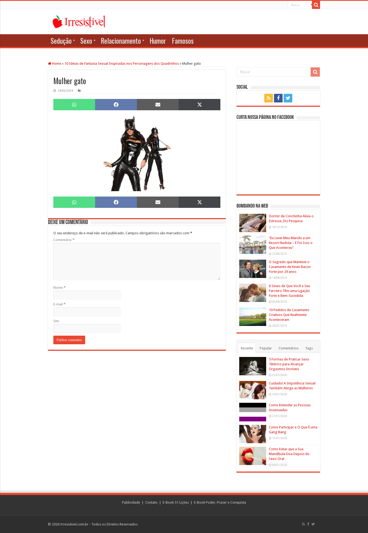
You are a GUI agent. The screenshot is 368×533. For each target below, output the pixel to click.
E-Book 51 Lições (176, 502)
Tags (309, 348)
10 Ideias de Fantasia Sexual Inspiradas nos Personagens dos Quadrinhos (121, 63)
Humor (158, 41)
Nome (59, 288)
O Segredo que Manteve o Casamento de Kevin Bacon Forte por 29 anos (290, 267)
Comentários (288, 348)
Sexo (86, 41)
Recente (247, 348)
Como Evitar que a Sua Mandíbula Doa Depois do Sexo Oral (289, 454)
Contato (151, 502)
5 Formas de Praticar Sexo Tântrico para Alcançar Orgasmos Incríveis (289, 364)
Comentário (63, 240)
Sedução (61, 41)
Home (56, 63)
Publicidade (131, 502)
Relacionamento (121, 41)
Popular (266, 348)
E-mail (59, 304)
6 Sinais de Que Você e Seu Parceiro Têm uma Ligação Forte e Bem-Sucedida (289, 291)
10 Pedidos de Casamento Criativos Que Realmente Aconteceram (289, 315)
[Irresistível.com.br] (79, 22)
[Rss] (268, 98)
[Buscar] (316, 5)
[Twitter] (288, 98)
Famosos (183, 41)
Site (56, 321)
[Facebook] (278, 98)
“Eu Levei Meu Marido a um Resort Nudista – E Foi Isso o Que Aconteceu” (291, 243)
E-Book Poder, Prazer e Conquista (220, 502)
